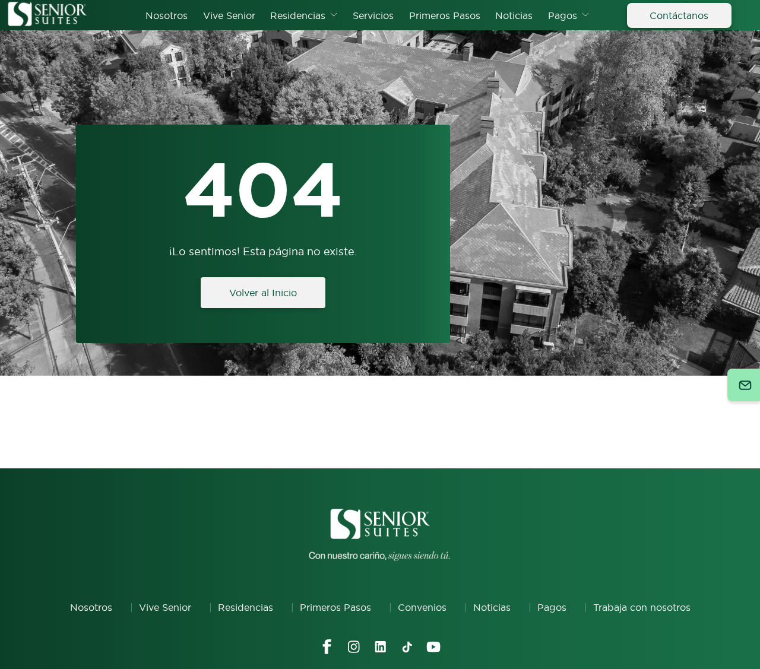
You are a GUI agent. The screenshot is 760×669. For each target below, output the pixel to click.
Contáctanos (679, 15)
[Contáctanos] (743, 385)
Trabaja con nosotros (642, 607)
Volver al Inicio (263, 293)
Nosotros (166, 15)
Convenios (422, 607)
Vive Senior (229, 15)
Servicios (373, 15)
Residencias (297, 15)
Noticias (514, 15)
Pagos (562, 15)
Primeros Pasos (444, 15)
